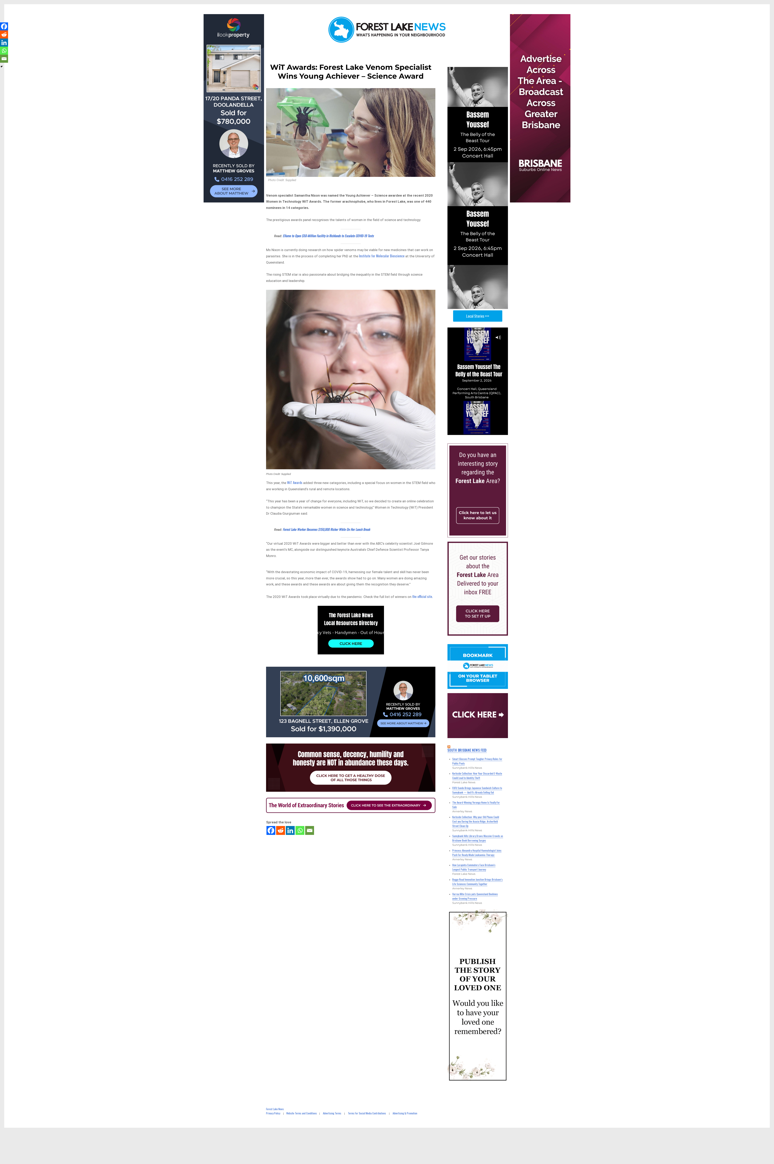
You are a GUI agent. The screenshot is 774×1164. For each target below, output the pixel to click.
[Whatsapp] (299, 830)
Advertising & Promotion (405, 1113)
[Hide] (1, 66)
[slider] (481, 431)
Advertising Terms (332, 1113)
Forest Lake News (275, 1109)
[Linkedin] (290, 830)
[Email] (309, 830)
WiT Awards (294, 482)
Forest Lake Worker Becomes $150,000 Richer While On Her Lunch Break (326, 529)
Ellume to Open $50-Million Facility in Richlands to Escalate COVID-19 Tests (328, 235)
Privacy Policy (273, 1113)
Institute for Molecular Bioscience (382, 255)
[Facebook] (270, 830)
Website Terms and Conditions (301, 1113)
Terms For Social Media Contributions (367, 1113)
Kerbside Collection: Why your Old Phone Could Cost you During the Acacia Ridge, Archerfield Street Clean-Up (475, 821)
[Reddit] (280, 830)
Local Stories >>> (477, 316)
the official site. (422, 596)
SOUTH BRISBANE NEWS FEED (467, 750)
